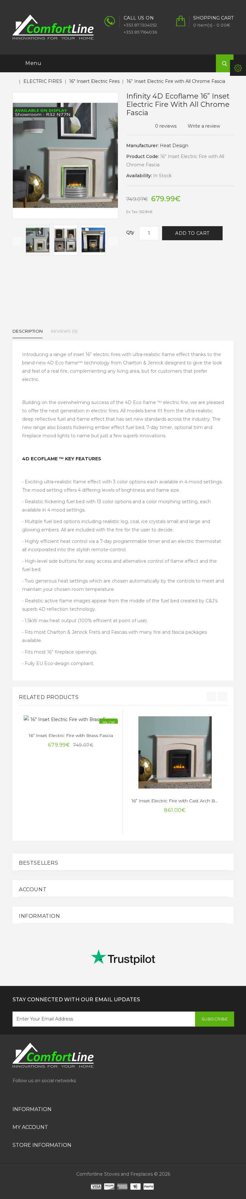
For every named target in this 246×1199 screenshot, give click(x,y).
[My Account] (238, 68)
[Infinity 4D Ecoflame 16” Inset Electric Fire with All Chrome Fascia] (38, 240)
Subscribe (214, 1018)
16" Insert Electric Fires (94, 81)
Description (27, 331)
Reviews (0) (64, 331)
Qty (130, 232)
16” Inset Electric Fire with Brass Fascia (71, 735)
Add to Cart (192, 233)
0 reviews (165, 126)
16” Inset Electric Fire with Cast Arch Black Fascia (185, 801)
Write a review (204, 126)
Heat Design (174, 145)
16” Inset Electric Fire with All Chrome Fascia (176, 81)
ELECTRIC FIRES (42, 81)
